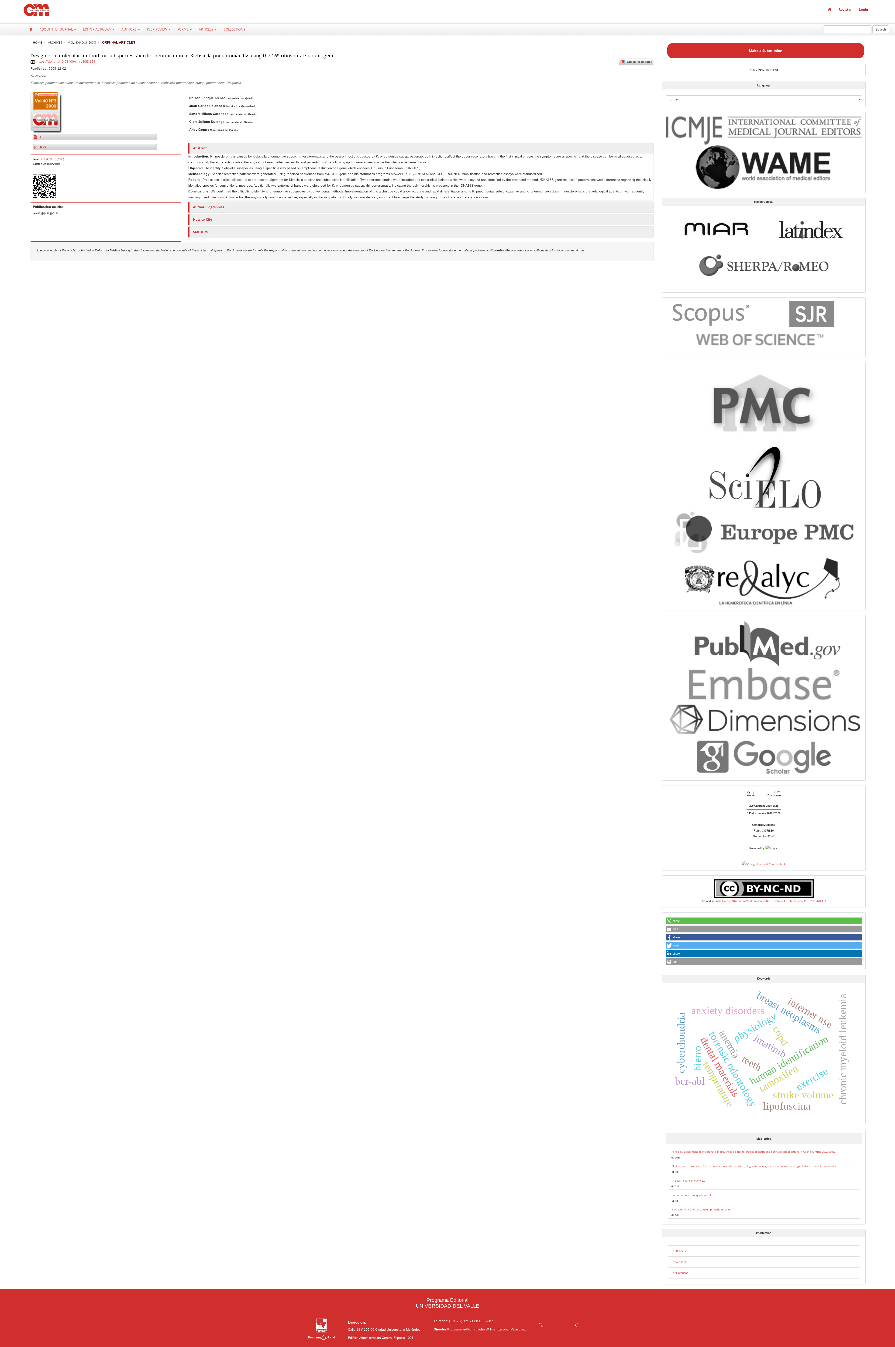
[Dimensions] (764, 719)
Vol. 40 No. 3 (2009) (82, 43)
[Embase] (763, 683)
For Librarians (679, 1273)
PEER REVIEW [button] (157, 29)
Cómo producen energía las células (692, 1195)
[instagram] (558, 1325)
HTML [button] (42, 147)
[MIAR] (716, 228)
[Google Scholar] (764, 757)
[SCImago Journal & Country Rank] (763, 864)
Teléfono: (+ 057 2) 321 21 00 (456, 1321)
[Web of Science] (762, 340)
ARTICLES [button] (206, 29)
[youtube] (567, 1325)
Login (863, 9)
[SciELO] (764, 474)
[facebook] (549, 1325)
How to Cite (202, 219)
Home (37, 43)
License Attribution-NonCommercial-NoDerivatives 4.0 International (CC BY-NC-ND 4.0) (774, 901)
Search (880, 29)
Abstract (200, 148)
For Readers (678, 1251)
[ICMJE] (764, 129)
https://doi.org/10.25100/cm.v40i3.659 (65, 61)
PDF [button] (41, 137)
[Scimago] (811, 313)
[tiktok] (576, 1325)
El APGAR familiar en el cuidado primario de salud (701, 1209)
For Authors (678, 1262)
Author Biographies (208, 207)
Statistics (200, 232)
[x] (541, 1325)
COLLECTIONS (234, 29)
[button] (764, 921)
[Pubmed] (763, 642)
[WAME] (764, 166)
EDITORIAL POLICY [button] (97, 29)
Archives (55, 43)
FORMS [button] (183, 29)
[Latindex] (811, 229)
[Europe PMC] (764, 531)
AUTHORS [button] (129, 29)
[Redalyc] (763, 580)
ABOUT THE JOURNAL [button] (57, 29)
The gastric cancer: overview (688, 1180)
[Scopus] (712, 313)
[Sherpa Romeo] (763, 264)
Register (845, 9)
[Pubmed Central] (764, 402)
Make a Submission (765, 50)
